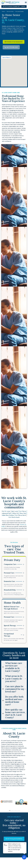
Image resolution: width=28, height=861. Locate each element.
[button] (25, 2)
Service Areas (10, 11)
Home (3, 11)
